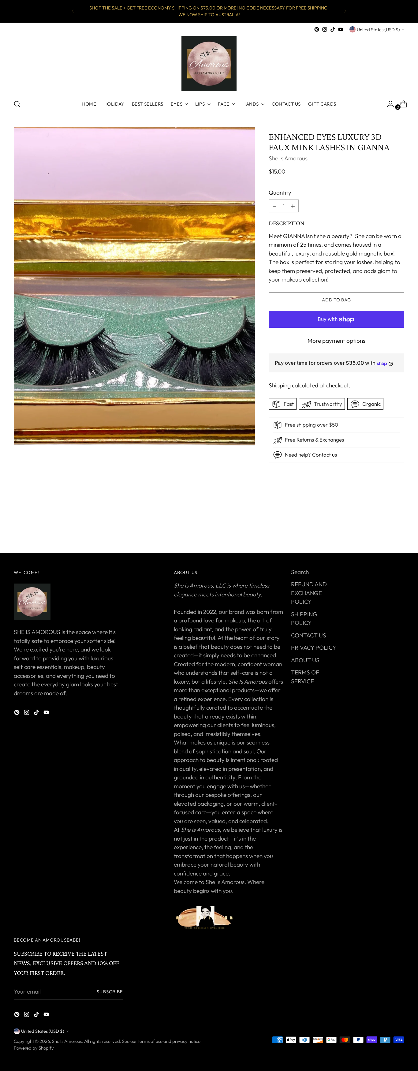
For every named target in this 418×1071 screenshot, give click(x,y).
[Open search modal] (17, 104)
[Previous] (73, 11)
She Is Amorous (288, 158)
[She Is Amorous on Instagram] (324, 29)
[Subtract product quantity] (292, 206)
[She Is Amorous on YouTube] (340, 29)
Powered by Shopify (34, 1048)
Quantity (280, 192)
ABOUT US (305, 660)
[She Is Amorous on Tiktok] (332, 29)
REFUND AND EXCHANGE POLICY (309, 592)
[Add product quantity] (274, 206)
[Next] (345, 11)
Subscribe (110, 991)
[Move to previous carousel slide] (385, 532)
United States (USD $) (378, 29)
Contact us (324, 455)
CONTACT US (308, 635)
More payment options (336, 341)
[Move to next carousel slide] (399, 532)
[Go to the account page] (388, 104)
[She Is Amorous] (209, 63)
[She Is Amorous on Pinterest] (316, 29)
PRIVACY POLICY (313, 647)
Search (300, 572)
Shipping (280, 385)
